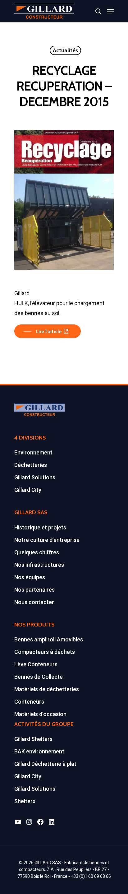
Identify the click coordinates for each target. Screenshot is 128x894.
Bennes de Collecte (38, 676)
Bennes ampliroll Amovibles (48, 639)
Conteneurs (29, 701)
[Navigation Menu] (110, 11)
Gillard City (27, 490)
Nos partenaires (34, 589)
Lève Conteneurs (35, 664)
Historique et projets (40, 527)
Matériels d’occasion (40, 714)
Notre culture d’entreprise (47, 540)
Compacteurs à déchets (44, 652)
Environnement (33, 452)
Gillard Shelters (33, 739)
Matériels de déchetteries (46, 689)
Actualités (65, 50)
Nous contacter (34, 602)
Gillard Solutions (34, 477)
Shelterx (24, 801)
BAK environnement (39, 751)
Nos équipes (29, 577)
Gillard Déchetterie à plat (45, 764)
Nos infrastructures (39, 564)
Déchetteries (30, 465)
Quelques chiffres (36, 552)
